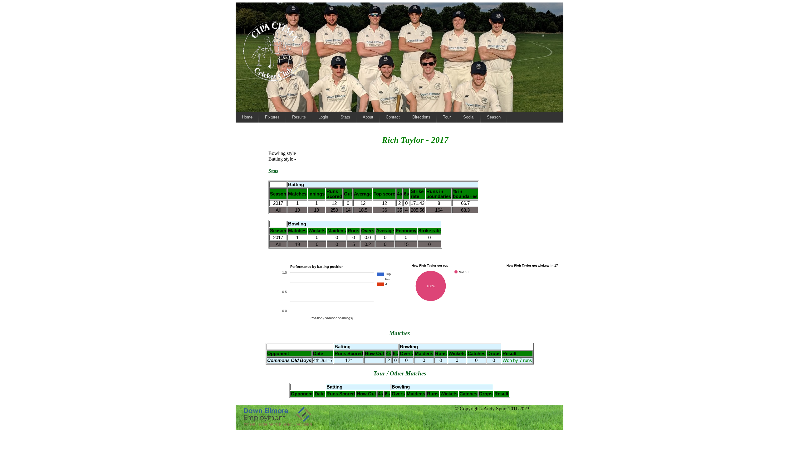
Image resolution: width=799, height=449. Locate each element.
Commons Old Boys (289, 360)
